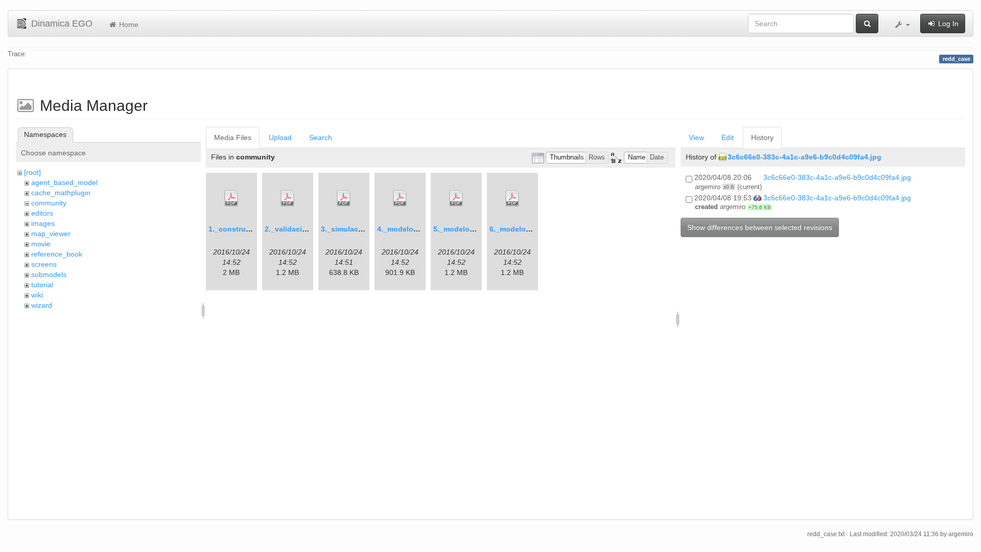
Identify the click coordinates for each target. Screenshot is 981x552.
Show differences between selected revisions (759, 227)
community (48, 203)
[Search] (867, 23)
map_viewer (51, 233)
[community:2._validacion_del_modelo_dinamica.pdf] (288, 198)
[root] (32, 172)
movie (41, 244)
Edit (727, 137)
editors (42, 213)
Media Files (232, 137)
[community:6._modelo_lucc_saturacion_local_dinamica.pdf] (512, 198)
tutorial (42, 285)
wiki (37, 295)
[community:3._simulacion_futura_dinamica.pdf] (344, 198)
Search (320, 137)
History (762, 137)
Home (127, 24)
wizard (41, 305)
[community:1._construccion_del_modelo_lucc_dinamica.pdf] (231, 198)
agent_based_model (64, 182)
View (696, 137)
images (43, 223)
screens (44, 264)
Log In (947, 23)
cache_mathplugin (60, 193)
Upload (280, 137)
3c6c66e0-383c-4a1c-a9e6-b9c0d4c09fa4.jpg (804, 157)
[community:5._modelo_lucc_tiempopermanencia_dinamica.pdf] (456, 198)
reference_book (56, 254)
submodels (48, 274)
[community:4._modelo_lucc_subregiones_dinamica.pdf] (400, 198)
